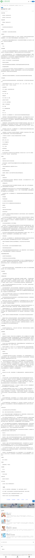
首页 (2, 5)
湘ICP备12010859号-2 (25, 554)
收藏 (18, 499)
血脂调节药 (16, 5)
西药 (7, 5)
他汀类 (20, 5)
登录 (33, 1)
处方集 (5, 5)
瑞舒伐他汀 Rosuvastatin (10, 534)
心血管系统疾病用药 (11, 5)
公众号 (17, 557)
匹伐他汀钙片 (8, 514)
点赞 (23, 499)
